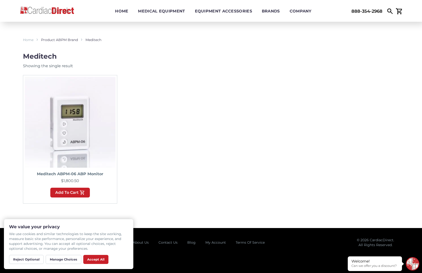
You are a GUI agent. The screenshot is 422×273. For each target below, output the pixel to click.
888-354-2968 (366, 11)
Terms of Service (250, 242)
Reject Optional (26, 259)
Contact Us (168, 242)
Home (121, 11)
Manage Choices (63, 259)
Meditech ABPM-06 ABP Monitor (70, 174)
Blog (191, 242)
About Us (141, 242)
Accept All (96, 259)
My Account (215, 242)
